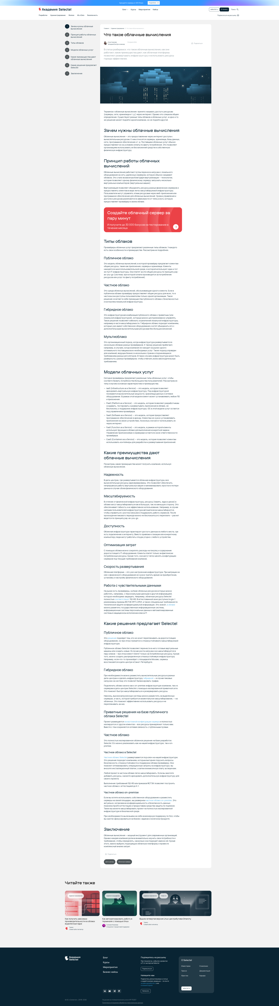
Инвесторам (185, 966)
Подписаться (147, 969)
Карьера (202, 976)
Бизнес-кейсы (110, 971)
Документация (204, 971)
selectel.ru (214, 9)
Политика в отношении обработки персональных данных (122, 1003)
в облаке (171, 604)
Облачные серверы (124, 862)
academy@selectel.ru (148, 983)
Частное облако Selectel (115, 757)
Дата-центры (109, 862)
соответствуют (122, 599)
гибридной (148, 678)
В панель (224, 9)
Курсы (133, 9)
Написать (145, 991)
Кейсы (155, 9)
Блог (124, 9)
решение (112, 638)
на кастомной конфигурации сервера (142, 721)
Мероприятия (144, 9)
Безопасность (92, 15)
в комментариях (147, 985)
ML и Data (80, 15)
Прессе (184, 971)
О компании (203, 966)
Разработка (43, 15)
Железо (71, 15)
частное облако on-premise (159, 800)
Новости (163, 896)
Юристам (184, 976)
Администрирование (57, 15)
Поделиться (198, 43)
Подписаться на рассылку (226, 15)
